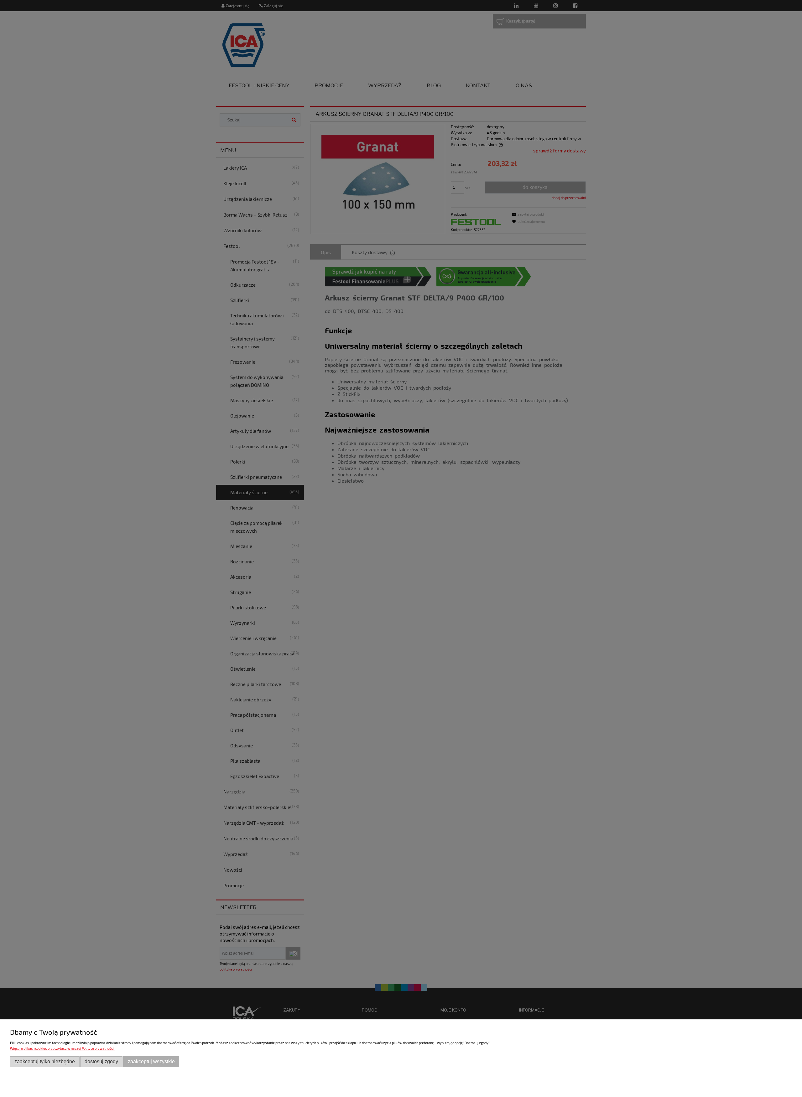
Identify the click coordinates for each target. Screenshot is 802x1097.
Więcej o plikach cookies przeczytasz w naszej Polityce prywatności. (62, 1048)
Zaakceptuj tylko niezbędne (44, 1061)
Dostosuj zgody (101, 1061)
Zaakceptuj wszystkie (151, 1061)
